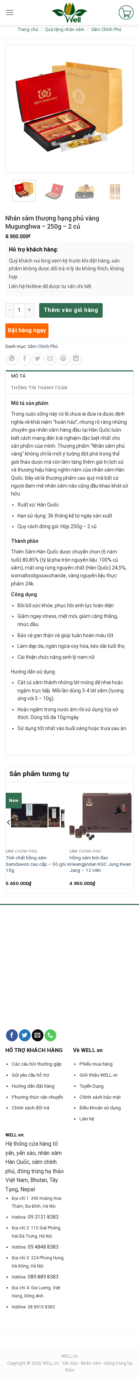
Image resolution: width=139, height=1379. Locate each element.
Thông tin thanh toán (39, 387)
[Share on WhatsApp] (12, 359)
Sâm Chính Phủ (106, 29)
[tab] (69, 376)
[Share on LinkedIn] (76, 359)
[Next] (130, 836)
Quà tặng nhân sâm (64, 29)
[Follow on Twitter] (25, 1035)
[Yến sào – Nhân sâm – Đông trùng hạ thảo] (69, 12)
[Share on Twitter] (37, 359)
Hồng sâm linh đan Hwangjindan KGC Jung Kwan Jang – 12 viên (100, 864)
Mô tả (18, 376)
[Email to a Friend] (50, 359)
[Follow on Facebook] (12, 1035)
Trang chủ (28, 29)
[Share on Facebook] (25, 359)
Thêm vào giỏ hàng (71, 310)
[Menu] (9, 12)
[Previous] (8, 836)
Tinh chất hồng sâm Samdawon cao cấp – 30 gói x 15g (38, 864)
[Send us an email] (37, 1035)
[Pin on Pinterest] (63, 359)
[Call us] (50, 1035)
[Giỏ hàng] (126, 12)
